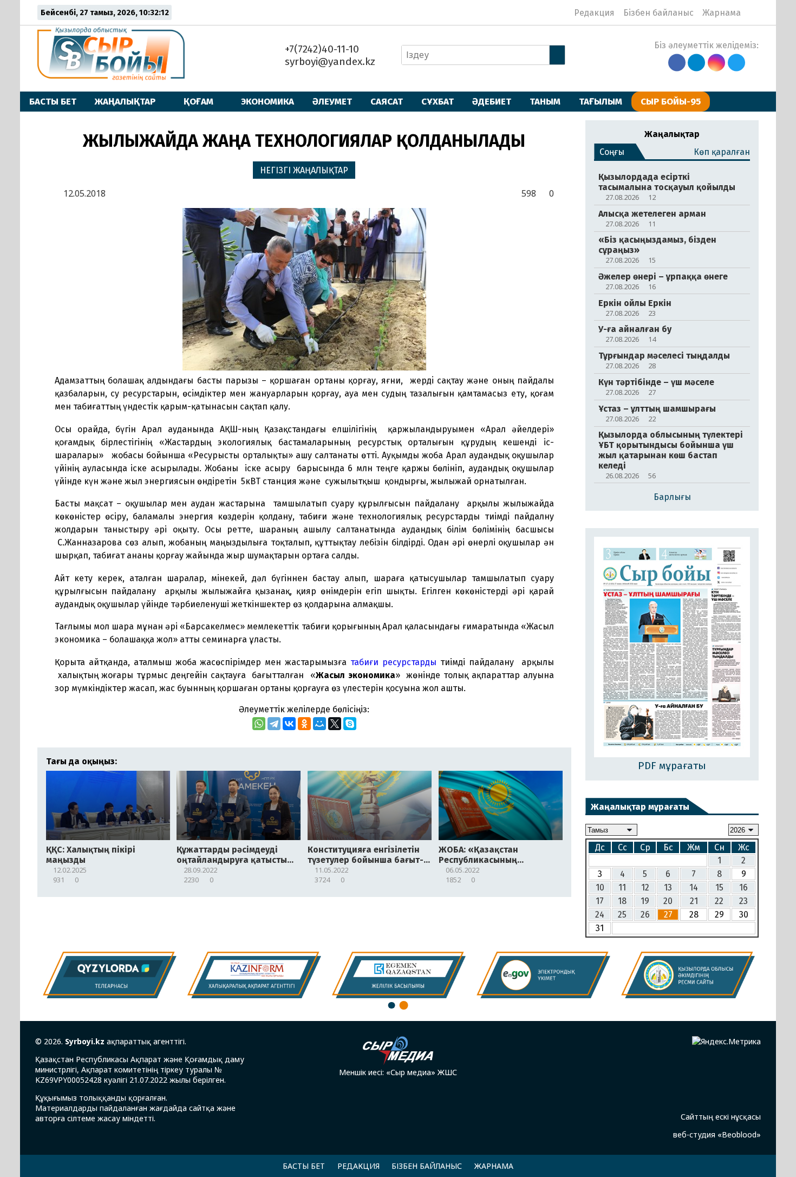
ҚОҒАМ (198, 101)
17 (600, 901)
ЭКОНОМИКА (267, 101)
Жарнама (721, 13)
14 (693, 887)
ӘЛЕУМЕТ (332, 101)
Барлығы (672, 497)
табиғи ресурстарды (393, 662)
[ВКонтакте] (289, 723)
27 (668, 914)
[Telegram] (273, 723)
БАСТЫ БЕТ (52, 101)
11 (622, 887)
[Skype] (349, 723)
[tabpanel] (688, 974)
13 (668, 887)
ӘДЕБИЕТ (491, 101)
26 (645, 914)
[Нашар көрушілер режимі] (752, 12)
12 (645, 887)
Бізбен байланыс (658, 13)
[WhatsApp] (258, 723)
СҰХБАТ (437, 101)
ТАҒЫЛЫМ (600, 101)
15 (719, 887)
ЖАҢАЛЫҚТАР (125, 101)
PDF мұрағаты (672, 765)
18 (622, 901)
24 (599, 914)
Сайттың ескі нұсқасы (721, 1116)
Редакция (594, 13)
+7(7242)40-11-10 (320, 49)
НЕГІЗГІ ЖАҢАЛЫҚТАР (304, 170)
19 (645, 901)
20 (668, 901)
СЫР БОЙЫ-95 (671, 101)
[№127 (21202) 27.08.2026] (672, 648)
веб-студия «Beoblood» (717, 1134)
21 (694, 901)
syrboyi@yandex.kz (328, 61)
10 (600, 887)
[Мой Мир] (319, 723)
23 (743, 901)
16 (743, 887)
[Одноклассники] (304, 723)
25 (622, 914)
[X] (334, 723)
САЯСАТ (386, 101)
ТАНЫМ (545, 101)
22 (719, 901)
